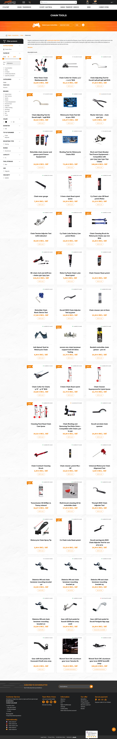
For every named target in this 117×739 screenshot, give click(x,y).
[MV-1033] (99, 528)
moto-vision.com (13, 725)
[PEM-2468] (99, 607)
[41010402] (70, 335)
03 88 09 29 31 (9, 701)
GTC (62, 703)
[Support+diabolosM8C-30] (70, 567)
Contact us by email (11, 703)
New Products (84, 701)
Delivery (63, 701)
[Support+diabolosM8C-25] (99, 567)
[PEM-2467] (70, 607)
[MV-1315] (41, 528)
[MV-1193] (99, 411)
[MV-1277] (70, 411)
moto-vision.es (13, 729)
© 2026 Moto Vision (60, 737)
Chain (4, 82)
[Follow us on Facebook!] (43, 702)
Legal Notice (43, 737)
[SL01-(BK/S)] (70, 646)
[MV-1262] (41, 184)
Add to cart (70, 86)
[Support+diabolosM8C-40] (41, 567)
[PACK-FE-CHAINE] (41, 140)
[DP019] (70, 528)
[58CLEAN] (99, 261)
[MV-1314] (41, 335)
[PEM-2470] (41, 646)
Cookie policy (64, 708)
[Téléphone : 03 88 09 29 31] (30, 2)
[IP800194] (41, 491)
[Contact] (24, 2)
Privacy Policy (51, 737)
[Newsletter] (91, 686)
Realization (69, 737)
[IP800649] (99, 374)
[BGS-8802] (70, 140)
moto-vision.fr (12, 722)
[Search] (41, 2)
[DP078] (70, 261)
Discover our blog (47, 705)
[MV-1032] (70, 298)
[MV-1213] (70, 491)
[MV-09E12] (99, 102)
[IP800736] (41, 411)
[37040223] (70, 453)
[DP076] (99, 184)
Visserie (5, 87)
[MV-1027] (41, 453)
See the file (41, 86)
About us (63, 699)
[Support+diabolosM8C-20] (41, 607)
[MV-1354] (99, 453)
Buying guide (9, 713)
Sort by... (4, 63)
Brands (83, 708)
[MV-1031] (99, 491)
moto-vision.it (12, 727)
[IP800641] (70, 184)
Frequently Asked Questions (13, 715)
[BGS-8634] (70, 65)
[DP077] (70, 221)
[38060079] (41, 261)
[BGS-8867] (70, 102)
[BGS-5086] (99, 65)
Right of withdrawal (66, 705)
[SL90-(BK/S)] (99, 646)
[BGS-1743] (41, 374)
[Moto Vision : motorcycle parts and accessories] (9, 2)
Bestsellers (84, 699)
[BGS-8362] (99, 221)
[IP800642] (70, 374)
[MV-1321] (41, 221)
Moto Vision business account (68, 710)
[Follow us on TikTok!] (54, 702)
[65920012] (99, 140)
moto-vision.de (13, 723)
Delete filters (8, 49)
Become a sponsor (86, 705)
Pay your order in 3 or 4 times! (103, 702)
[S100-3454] (99, 298)
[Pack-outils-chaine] (41, 65)
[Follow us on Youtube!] (51, 702)
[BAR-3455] (99, 335)
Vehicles (83, 706)
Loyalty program (85, 703)
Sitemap (63, 706)
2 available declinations (70, 669)
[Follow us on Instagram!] (47, 702)
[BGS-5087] (41, 102)
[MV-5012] (41, 298)
